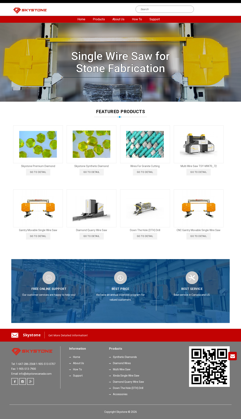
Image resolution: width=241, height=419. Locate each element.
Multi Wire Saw (121, 369)
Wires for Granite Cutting (145, 166)
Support (154, 19)
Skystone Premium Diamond (38, 166)
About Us (118, 19)
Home (81, 19)
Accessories (119, 394)
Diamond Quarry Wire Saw (91, 230)
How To (137, 19)
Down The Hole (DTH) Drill (145, 230)
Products (99, 19)
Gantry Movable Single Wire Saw (38, 230)
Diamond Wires (121, 363)
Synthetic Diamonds (124, 356)
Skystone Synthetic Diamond (91, 166)
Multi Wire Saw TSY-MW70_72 (199, 166)
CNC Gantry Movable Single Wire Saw (198, 230)
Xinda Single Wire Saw (125, 375)
